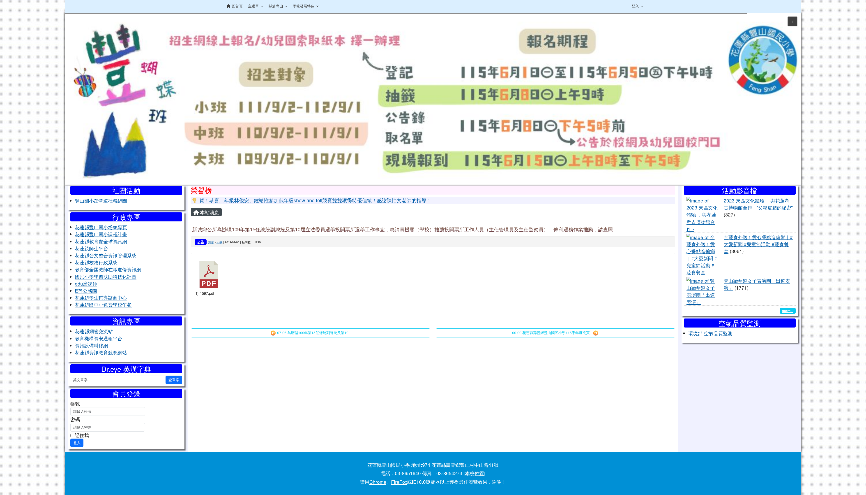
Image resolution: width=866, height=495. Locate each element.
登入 (635, 6)
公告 (200, 241)
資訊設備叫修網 (91, 345)
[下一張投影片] (790, 100)
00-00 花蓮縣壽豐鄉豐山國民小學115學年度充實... (552, 332)
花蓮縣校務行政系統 (96, 262)
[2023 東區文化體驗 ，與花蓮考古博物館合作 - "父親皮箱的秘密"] (702, 213)
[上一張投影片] (76, 100)
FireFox (399, 481)
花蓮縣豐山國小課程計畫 (101, 234)
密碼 (75, 419)
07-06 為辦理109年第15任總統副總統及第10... (313, 332)
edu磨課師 (86, 283)
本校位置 (474, 473)
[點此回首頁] (433, 99)
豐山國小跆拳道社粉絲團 (101, 200)
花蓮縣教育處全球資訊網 (101, 241)
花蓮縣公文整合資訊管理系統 (105, 255)
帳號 (75, 403)
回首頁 (237, 6)
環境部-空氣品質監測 (710, 333)
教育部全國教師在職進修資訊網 (108, 269)
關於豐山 (276, 6)
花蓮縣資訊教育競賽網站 (101, 352)
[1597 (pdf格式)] (208, 274)
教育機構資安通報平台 (98, 338)
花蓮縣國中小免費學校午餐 (103, 304)
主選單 (253, 6)
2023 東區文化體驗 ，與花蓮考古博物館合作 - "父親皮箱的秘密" (758, 204)
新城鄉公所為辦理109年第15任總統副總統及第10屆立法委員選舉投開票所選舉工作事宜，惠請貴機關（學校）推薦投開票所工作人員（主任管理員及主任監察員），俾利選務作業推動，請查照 (402, 229)
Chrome (377, 481)
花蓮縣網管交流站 (94, 331)
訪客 (211, 242)
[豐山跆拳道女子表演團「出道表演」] (702, 290)
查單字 (173, 379)
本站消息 (209, 212)
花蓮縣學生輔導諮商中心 (101, 297)
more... (787, 310)
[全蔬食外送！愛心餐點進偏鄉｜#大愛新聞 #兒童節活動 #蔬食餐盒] (702, 254)
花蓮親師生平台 (91, 248)
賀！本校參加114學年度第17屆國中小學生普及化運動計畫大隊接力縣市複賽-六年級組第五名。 (303, 200)
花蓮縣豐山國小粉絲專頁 (101, 227)
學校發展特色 (303, 6)
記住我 (81, 435)
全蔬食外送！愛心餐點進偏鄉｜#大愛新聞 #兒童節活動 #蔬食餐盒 (758, 244)
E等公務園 (86, 290)
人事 (219, 242)
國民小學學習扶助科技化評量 (105, 276)
